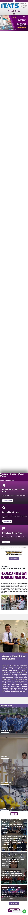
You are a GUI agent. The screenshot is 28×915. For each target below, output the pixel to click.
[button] (14, 14)
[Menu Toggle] (14, 1)
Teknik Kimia (14, 11)
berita (14, 814)
